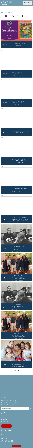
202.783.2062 (5, 415)
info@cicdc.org (5, 421)
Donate (6, 426)
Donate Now (16, 446)
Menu (28, 3)
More (16, 370)
